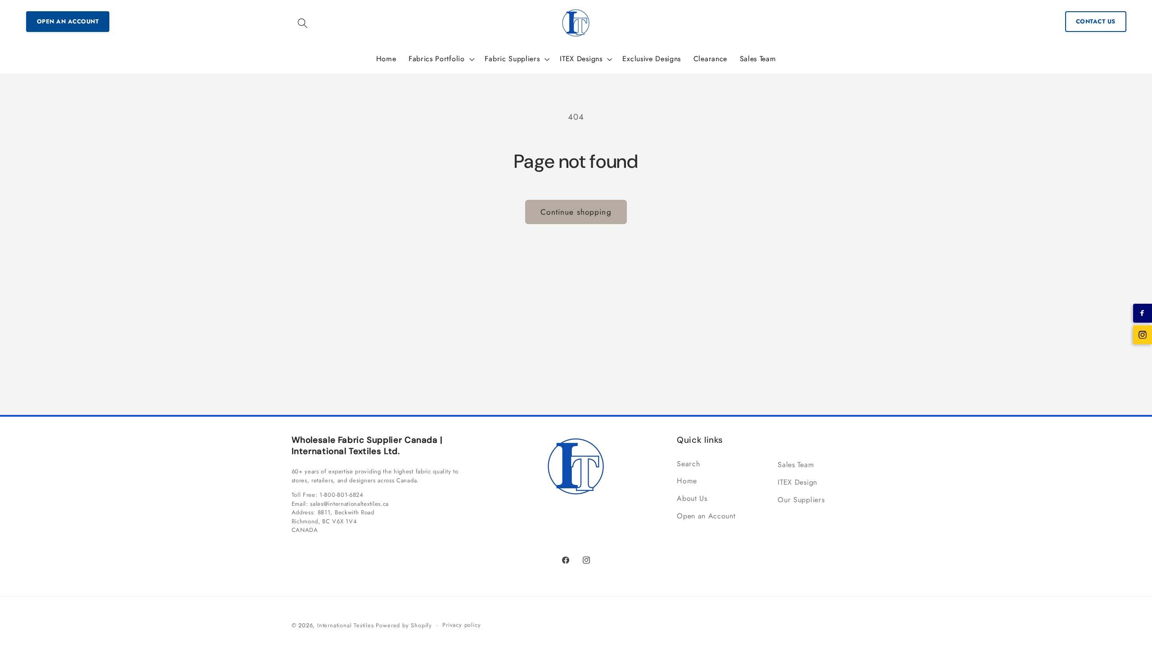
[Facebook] (1142, 313)
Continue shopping (576, 212)
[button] (303, 23)
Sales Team (796, 464)
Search (688, 464)
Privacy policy (461, 625)
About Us (692, 498)
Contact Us (1096, 21)
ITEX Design (797, 482)
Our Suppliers (801, 500)
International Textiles (345, 625)
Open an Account (68, 21)
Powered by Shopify (404, 625)
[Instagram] (1142, 334)
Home (687, 481)
